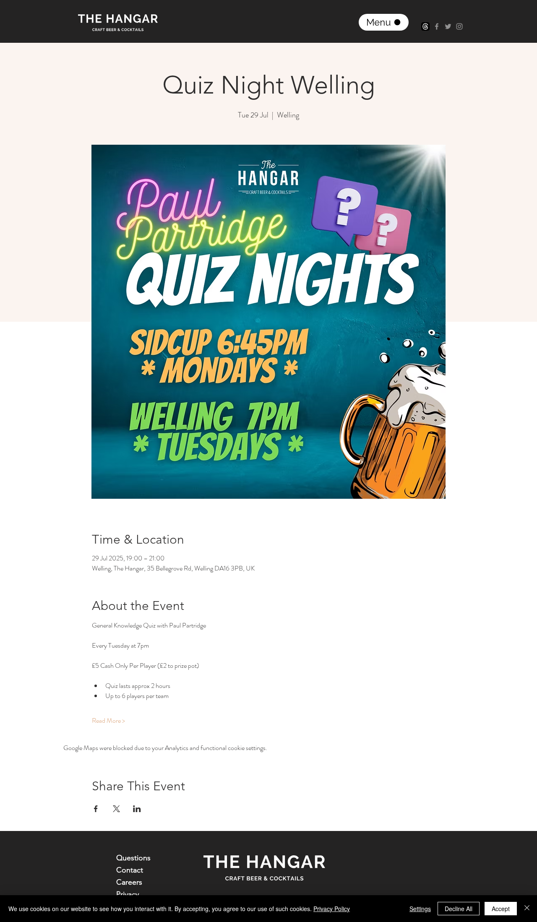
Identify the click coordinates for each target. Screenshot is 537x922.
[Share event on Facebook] (96, 808)
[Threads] (425, 26)
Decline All (458, 908)
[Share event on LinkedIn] (137, 808)
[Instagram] (459, 26)
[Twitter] (448, 26)
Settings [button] (420, 908)
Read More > (108, 720)
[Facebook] (437, 26)
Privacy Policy (331, 908)
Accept (501, 908)
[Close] (527, 908)
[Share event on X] (116, 808)
